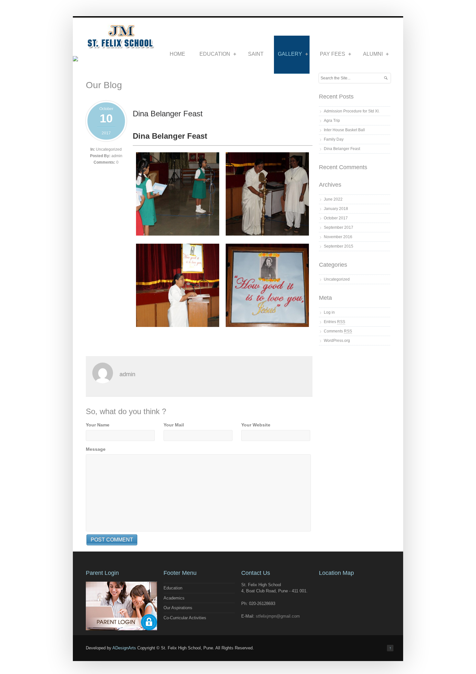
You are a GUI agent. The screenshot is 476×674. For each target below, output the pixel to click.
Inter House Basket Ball (344, 130)
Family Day (334, 139)
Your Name (97, 424)
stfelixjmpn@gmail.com (278, 616)
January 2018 (336, 208)
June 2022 (333, 199)
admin (116, 156)
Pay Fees (332, 54)
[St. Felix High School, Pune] (120, 47)
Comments (338, 331)
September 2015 (338, 246)
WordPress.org (337, 340)
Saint (256, 54)
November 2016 (338, 237)
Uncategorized (109, 149)
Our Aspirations (178, 607)
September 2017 (338, 227)
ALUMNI (373, 54)
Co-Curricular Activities (185, 617)
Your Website (255, 424)
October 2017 (336, 218)
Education (214, 54)
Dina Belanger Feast (168, 113)
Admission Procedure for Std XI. (352, 111)
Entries (334, 322)
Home (177, 54)
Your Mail (174, 424)
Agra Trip (332, 120)
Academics (174, 598)
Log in (329, 312)
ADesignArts (124, 647)
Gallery (290, 54)
